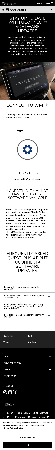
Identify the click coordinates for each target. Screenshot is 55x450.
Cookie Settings (27, 437)
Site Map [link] (32, 342)
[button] (52, 3)
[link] (9, 3)
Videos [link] (6, 342)
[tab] (20, 130)
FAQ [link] (30, 336)
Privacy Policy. (16, 428)
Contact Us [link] (8, 336)
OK (27, 445)
